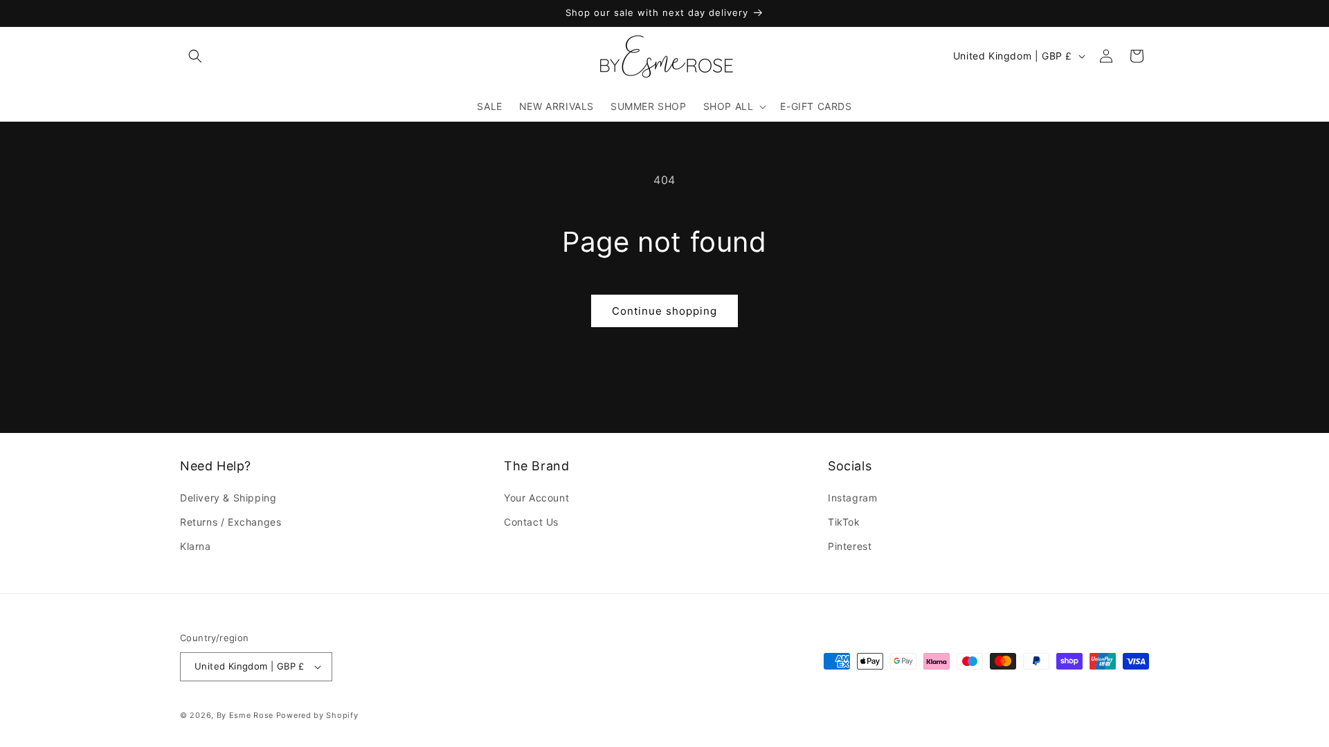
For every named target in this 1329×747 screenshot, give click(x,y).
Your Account (536, 498)
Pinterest (849, 547)
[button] (195, 56)
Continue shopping (664, 310)
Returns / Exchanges (230, 522)
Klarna (195, 547)
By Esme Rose (245, 715)
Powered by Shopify (317, 715)
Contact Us (531, 522)
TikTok (844, 522)
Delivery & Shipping (228, 498)
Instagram (852, 498)
